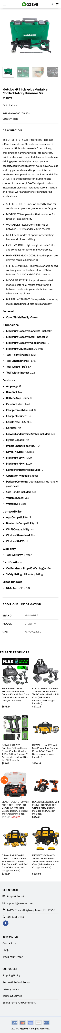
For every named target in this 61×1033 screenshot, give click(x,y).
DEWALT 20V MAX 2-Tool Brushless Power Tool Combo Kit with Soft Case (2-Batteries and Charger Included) (45, 861)
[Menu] (5, 4)
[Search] (52, 4)
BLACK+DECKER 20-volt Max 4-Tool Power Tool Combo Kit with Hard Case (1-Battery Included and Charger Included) (15, 807)
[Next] (57, 74)
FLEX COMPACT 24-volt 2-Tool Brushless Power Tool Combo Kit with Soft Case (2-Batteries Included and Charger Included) (45, 696)
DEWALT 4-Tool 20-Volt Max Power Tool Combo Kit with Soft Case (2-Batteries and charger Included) (45, 751)
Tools (15, 118)
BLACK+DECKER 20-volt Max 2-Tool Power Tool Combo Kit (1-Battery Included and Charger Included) (45, 807)
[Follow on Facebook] (5, 923)
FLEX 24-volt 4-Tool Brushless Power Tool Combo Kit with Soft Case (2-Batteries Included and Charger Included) (15, 694)
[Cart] (57, 4)
